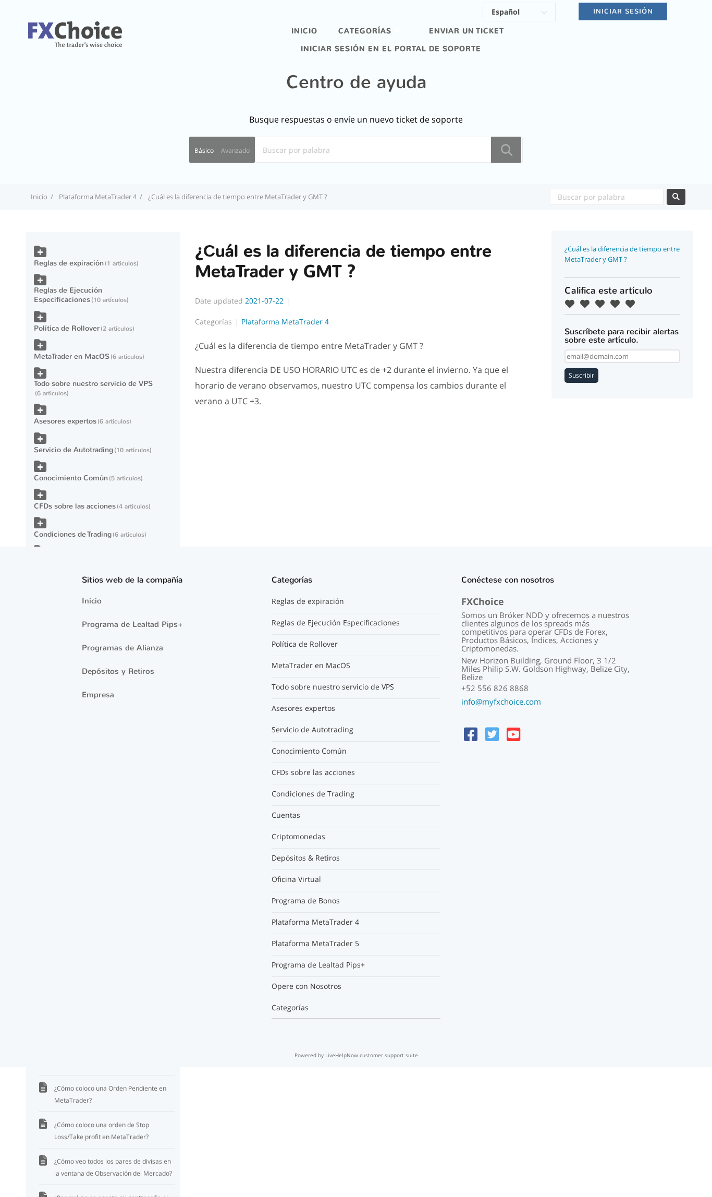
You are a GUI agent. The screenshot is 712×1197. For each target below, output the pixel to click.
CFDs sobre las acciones (75, 506)
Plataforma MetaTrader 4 (98, 196)
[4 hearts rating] (617, 303)
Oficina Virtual (296, 879)
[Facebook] (470, 734)
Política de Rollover (67, 328)
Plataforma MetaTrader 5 (315, 943)
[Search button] (506, 150)
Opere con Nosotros (306, 986)
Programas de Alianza (122, 648)
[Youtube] (513, 734)
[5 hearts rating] (632, 303)
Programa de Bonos (306, 901)
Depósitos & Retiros (306, 858)
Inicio (304, 31)
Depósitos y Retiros (118, 671)
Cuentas (286, 815)
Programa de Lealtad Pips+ (132, 624)
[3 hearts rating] (602, 303)
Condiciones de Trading (73, 534)
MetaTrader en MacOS (71, 356)
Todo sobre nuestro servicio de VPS (93, 384)
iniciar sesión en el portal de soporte (391, 49)
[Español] (519, 13)
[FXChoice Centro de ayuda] (75, 28)
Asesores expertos (65, 421)
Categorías (290, 1007)
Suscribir (581, 375)
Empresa (98, 695)
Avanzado (235, 150)
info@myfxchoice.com (501, 701)
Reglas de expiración (69, 263)
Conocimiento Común (71, 478)
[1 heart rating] (572, 303)
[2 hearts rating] (587, 303)
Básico (204, 150)
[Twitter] (492, 734)
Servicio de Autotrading (73, 450)
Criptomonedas (298, 836)
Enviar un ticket (466, 31)
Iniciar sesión (623, 11)
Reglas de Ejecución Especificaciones (68, 295)
